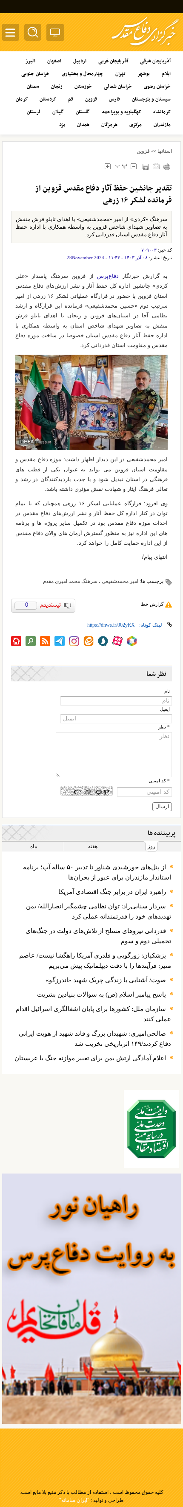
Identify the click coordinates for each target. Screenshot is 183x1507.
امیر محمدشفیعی (120, 581)
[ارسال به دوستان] (156, 166)
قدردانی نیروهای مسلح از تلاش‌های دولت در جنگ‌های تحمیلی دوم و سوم (98, 935)
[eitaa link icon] (88, 641)
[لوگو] (145, 47)
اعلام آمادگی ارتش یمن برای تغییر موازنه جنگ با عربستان (90, 1058)
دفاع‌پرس (108, 276)
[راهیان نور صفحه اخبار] (91, 1299)
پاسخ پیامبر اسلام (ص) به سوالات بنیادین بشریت (101, 994)
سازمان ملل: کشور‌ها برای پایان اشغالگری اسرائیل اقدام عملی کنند (93, 1014)
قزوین (143, 151)
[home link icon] (16, 641)
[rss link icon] (45, 641)
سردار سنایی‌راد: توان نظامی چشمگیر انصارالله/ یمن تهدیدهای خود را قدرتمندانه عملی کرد (98, 911)
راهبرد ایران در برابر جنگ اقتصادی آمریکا (112, 891)
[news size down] (133, 166)
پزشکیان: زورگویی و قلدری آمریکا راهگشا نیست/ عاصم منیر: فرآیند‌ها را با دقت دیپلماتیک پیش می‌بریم (95, 960)
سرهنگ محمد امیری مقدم (70, 581)
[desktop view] (55, 34)
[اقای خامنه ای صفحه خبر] (151, 1129)
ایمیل (165, 709)
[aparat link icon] (117, 641)
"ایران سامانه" (74, 1500)
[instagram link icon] (74, 641)
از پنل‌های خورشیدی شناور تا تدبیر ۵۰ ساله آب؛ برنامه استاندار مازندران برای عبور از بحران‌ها (97, 872)
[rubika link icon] (132, 641)
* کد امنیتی (159, 781)
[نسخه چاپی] (166, 166)
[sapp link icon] (103, 641)
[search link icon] (31, 641)
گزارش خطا (151, 604)
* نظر (164, 727)
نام (167, 691)
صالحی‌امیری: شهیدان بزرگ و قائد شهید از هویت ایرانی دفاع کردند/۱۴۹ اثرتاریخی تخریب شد (95, 1038)
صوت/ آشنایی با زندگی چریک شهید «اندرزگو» (106, 980)
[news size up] (107, 166)
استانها (164, 151)
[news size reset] (121, 166)
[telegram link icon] (59, 641)
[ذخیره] (145, 166)
